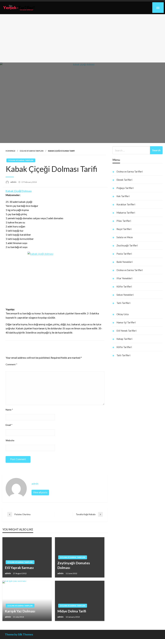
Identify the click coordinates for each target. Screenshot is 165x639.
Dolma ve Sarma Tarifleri (32, 151)
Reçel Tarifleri (123, 229)
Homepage (10, 151)
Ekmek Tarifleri (124, 179)
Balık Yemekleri (124, 261)
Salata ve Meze (124, 237)
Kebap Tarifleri (124, 338)
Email (9, 425)
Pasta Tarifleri (124, 253)
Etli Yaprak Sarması (19, 568)
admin (13, 182)
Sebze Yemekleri (125, 294)
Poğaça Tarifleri (125, 187)
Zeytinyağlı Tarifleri (127, 245)
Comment (11, 364)
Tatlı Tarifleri (123, 302)
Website (10, 440)
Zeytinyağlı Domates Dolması (73, 565)
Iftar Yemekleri (124, 278)
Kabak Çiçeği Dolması (19, 190)
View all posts (40, 492)
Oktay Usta (122, 314)
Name (9, 409)
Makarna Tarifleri (125, 212)
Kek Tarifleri (123, 196)
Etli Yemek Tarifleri (126, 330)
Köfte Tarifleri (124, 286)
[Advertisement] (82, 38)
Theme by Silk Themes (19, 634)
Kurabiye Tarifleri (125, 204)
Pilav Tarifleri (123, 220)
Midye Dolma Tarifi (71, 611)
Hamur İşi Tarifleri (126, 322)
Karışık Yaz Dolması (20, 611)
